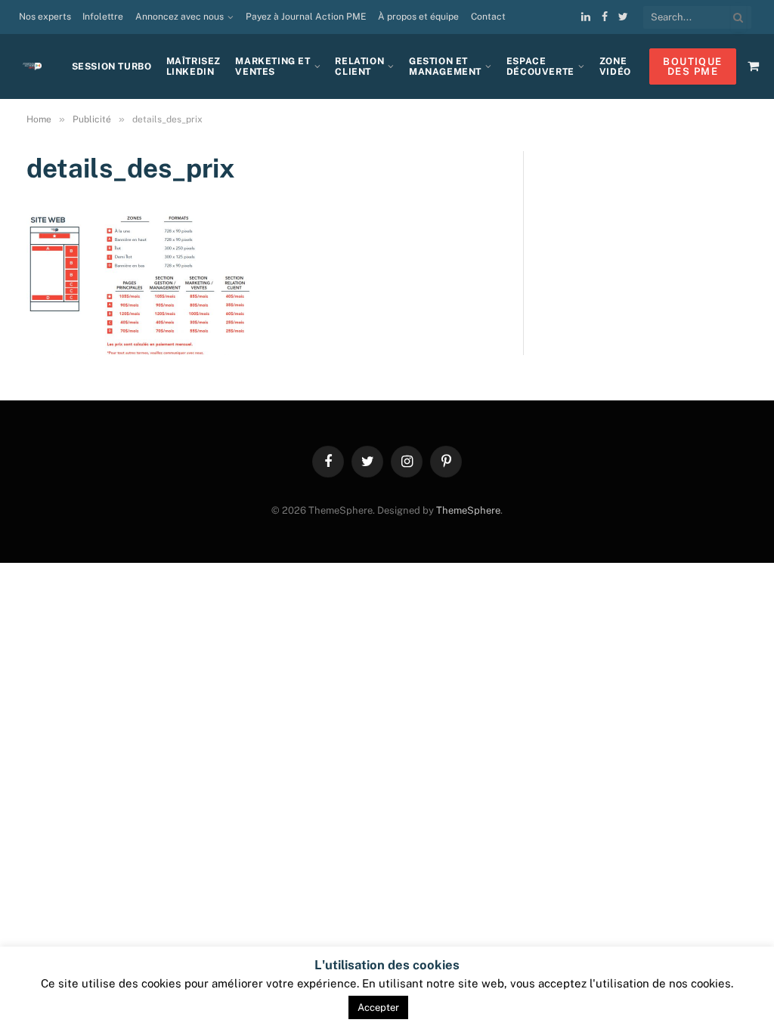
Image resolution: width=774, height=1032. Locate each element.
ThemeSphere (468, 510)
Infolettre (102, 16)
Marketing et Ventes (272, 67)
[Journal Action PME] (38, 66)
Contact (488, 16)
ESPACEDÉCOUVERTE (540, 67)
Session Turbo (112, 66)
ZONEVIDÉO (615, 67)
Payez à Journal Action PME (306, 16)
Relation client (359, 67)
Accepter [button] (378, 1007)
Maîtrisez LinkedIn (193, 67)
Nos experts (45, 16)
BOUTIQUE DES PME (692, 66)
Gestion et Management (445, 67)
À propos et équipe (418, 16)
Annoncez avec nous (179, 16)
